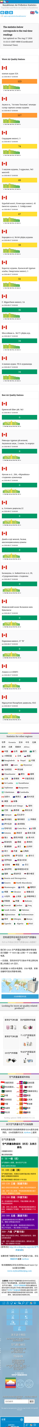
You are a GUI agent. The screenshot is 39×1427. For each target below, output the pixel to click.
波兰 (19, 846)
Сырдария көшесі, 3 (11, 138)
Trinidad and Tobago (13, 805)
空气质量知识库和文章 (18, 1349)
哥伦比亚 (28, 810)
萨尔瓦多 (8, 824)
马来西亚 (8, 769)
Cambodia (24, 792)
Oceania (12, 742)
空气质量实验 (18, 1350)
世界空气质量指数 (19, 1285)
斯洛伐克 (8, 842)
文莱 (6, 778)
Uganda (7, 923)
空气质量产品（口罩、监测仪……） (18, 1366)
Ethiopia (17, 919)
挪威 (19, 842)
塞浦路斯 (8, 846)
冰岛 (22, 887)
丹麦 (15, 851)
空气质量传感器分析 (18, 1352)
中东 (27, 742)
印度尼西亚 (29, 778)
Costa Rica (21, 828)
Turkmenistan (26, 914)
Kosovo (7, 883)
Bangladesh (9, 760)
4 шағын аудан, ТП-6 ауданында (17, 364)
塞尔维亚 (30, 873)
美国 (6, 801)
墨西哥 (16, 810)
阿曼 (17, 901)
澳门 (34, 751)
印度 (33, 760)
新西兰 (18, 796)
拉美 (34, 742)
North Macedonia (24, 883)
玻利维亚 (21, 819)
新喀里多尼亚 (23, 869)
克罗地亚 (8, 860)
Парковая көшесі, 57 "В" (13, 641)
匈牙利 (7, 855)
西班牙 (19, 833)
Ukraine (17, 892)
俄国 (28, 756)
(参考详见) (19, 1194)
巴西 (6, 810)
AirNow (27, 1132)
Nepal (23, 760)
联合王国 (31, 833)
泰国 (6, 765)
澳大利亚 (30, 796)
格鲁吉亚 (30, 892)
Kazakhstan (23, 783)
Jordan (19, 905)
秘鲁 (15, 801)
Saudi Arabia (10, 910)
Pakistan (25, 910)
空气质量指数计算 (18, 1362)
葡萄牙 (33, 887)
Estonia (7, 833)
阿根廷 (33, 819)
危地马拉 (8, 828)
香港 (24, 751)
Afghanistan (9, 914)
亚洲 (20, 742)
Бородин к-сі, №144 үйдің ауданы (17, 237)
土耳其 (18, 896)
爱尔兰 (31, 855)
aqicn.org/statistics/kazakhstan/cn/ (15, 16)
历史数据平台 (18, 1369)
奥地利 (29, 842)
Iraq (29, 905)
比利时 (29, 846)
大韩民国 (8, 756)
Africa (26, 747)
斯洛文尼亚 (22, 860)
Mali (30, 923)
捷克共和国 (18, 837)
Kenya (29, 919)
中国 (6, 751)
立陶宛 (25, 851)
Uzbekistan (9, 792)
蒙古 (22, 774)
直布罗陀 (8, 869)
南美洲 (18, 747)
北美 (10, 747)
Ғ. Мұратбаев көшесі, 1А (13, 302)
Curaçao (7, 815)
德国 (17, 864)
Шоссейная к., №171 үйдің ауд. (16, 333)
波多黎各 (21, 824)
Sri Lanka (8, 783)
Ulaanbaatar (9, 774)
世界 (3, 742)
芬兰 (26, 864)
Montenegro (9, 887)
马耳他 (7, 864)
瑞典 (6, 873)
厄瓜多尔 (21, 815)
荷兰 (6, 851)
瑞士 (6, 837)
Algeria (19, 923)
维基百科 (14, 1259)
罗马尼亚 (19, 855)
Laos (15, 765)
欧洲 (3, 747)
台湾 (15, 751)
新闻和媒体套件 (18, 1340)
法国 (34, 828)
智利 (30, 805)
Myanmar (27, 765)
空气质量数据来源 (18, 1360)
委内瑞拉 (8, 819)
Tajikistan (8, 787)
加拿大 (7, 796)
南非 (6, 919)
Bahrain (28, 901)
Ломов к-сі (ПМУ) (10, 672)
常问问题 (18, 1356)
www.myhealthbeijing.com (19, 1271)
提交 (32, 1401)
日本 (19, 756)
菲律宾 (16, 778)
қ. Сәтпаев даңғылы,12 (12, 508)
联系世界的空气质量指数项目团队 (18, 1339)
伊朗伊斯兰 (31, 896)
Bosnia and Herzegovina (15, 878)
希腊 (6, 892)
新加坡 (20, 769)
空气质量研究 (18, 1344)
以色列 (7, 896)
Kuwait (7, 905)
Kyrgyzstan (23, 787)
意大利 (31, 837)
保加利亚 (17, 873)
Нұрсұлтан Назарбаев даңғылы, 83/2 (19, 703)
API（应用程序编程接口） (18, 1367)
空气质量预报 (18, 1364)
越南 (32, 774)
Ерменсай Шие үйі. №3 (12, 409)
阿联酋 (7, 901)
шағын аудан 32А (10, 73)
